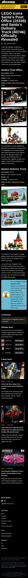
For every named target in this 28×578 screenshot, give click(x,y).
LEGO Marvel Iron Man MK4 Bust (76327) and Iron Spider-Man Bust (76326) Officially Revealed (12, 430)
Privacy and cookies (6, 526)
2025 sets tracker (9, 277)
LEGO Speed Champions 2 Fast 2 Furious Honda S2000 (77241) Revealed (12, 473)
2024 (23, 275)
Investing (3, 516)
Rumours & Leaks (6, 521)
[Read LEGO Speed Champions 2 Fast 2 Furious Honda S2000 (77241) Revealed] (12, 457)
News (3, 381)
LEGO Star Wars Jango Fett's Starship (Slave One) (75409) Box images (12, 386)
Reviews (3, 518)
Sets (2, 546)
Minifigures (4, 548)
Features (3, 523)
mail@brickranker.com (7, 503)
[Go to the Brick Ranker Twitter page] (2, 501)
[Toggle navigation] (25, 2)
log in (9, 319)
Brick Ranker (6, 498)
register (15, 319)
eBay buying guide (6, 536)
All (2, 543)
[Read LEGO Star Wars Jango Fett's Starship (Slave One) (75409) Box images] (12, 370)
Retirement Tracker (6, 533)
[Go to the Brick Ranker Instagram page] (5, 501)
